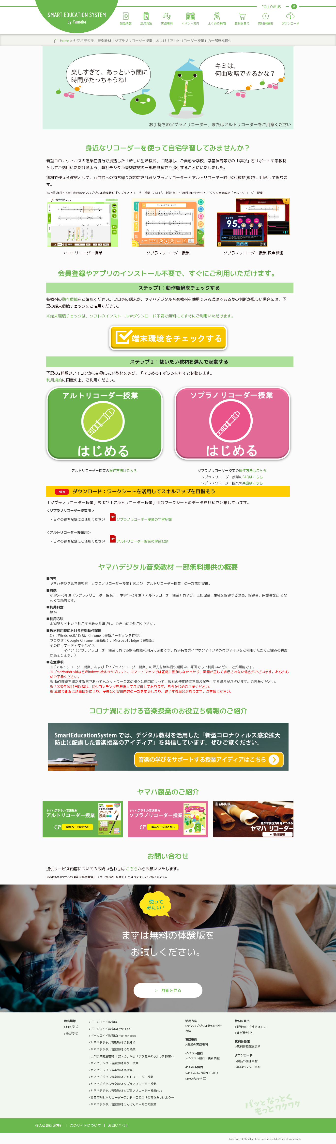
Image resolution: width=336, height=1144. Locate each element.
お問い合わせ (118, 1125)
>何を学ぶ (71, 1027)
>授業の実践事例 (196, 1044)
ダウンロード (290, 23)
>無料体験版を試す (247, 1046)
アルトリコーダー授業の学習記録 (142, 541)
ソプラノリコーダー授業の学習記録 (144, 519)
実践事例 (167, 23)
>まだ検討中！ (245, 1033)
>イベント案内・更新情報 (202, 1058)
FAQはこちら (253, 477)
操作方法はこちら (123, 470)
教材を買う (242, 23)
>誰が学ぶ (71, 1034)
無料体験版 (265, 23)
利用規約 (54, 380)
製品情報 (126, 23)
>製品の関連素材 (246, 1061)
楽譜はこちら (252, 483)
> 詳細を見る (168, 990)
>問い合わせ (194, 1079)
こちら (132, 869)
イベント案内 (190, 23)
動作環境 (70, 299)
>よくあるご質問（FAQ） (202, 1073)
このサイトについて (85, 1125)
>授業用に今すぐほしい (250, 1027)
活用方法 (146, 23)
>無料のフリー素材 (247, 1067)
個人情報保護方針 (49, 1125)
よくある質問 (217, 23)
